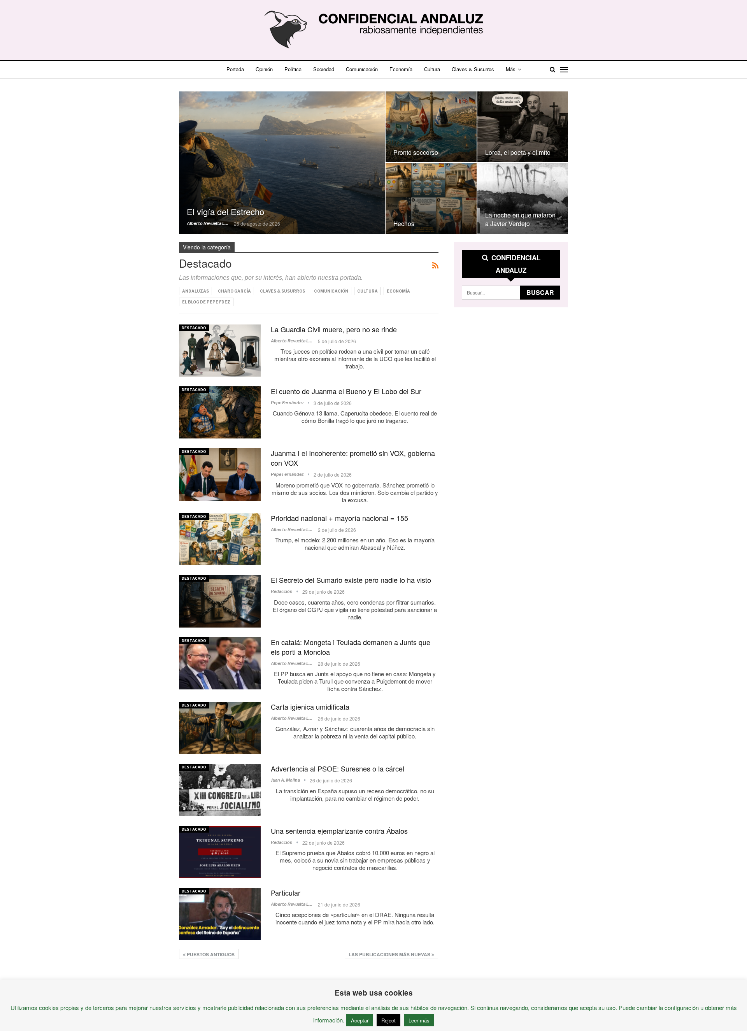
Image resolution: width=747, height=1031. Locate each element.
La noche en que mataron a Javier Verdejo (520, 219)
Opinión (264, 69)
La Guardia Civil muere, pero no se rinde (334, 329)
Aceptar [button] (359, 1020)
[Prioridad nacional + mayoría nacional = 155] (220, 539)
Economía (400, 69)
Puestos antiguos (210, 954)
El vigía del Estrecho (225, 211)
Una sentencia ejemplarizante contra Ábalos (339, 831)
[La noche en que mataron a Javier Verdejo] (523, 198)
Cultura (432, 69)
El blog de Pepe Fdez (206, 302)
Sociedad (323, 69)
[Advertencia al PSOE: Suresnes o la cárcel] (220, 790)
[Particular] (220, 914)
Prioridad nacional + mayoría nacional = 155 (339, 518)
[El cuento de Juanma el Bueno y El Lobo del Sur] (220, 412)
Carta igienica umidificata (310, 706)
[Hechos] (431, 198)
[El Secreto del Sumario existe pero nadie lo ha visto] (220, 601)
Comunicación (362, 69)
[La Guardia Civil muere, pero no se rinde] (220, 350)
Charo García (234, 291)
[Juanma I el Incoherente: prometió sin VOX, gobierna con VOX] (220, 474)
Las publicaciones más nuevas (390, 954)
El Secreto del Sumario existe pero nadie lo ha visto (351, 580)
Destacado (194, 328)
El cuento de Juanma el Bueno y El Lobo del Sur (346, 391)
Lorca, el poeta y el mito (518, 152)
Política (293, 69)
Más (511, 69)
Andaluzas (195, 291)
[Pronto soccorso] (431, 127)
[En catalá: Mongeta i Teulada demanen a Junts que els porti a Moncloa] (220, 663)
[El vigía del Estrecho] (282, 162)
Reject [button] (388, 1020)
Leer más (419, 1020)
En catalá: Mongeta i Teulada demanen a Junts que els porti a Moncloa (350, 647)
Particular (285, 892)
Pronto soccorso (415, 152)
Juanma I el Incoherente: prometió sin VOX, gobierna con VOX (353, 458)
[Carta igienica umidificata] (220, 728)
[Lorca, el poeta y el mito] (523, 127)
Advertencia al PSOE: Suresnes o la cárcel (337, 768)
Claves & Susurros (473, 69)
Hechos (403, 223)
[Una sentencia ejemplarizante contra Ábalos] (220, 852)
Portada (235, 69)
